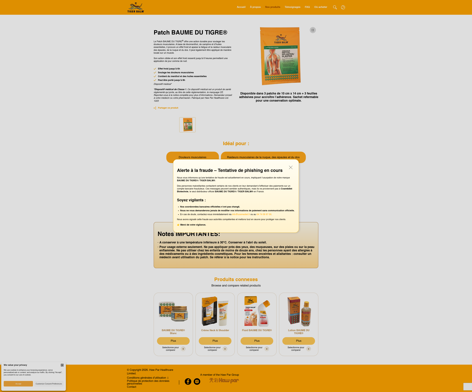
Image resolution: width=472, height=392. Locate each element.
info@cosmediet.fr (241, 214)
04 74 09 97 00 (264, 214)
